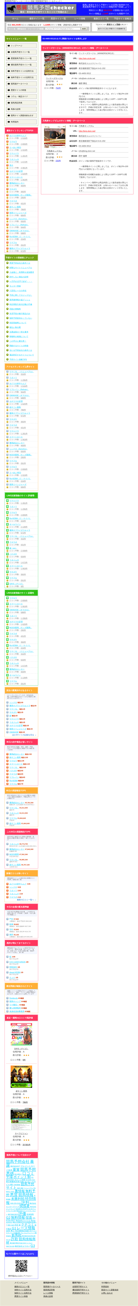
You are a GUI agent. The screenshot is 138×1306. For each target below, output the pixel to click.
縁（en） (13, 548)
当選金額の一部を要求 (18, 332)
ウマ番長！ (14, 1005)
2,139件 (24, 527)
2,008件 (24, 551)
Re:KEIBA (13, 781)
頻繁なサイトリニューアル (20, 268)
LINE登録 (16, 1185)
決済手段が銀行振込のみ (19, 313)
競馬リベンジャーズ (17, 213)
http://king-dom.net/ (87, 131)
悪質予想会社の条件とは (19, 263)
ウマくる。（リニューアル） (21, 372)
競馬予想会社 (18, 1161)
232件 (58, 161)
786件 (23, 209)
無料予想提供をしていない (20, 318)
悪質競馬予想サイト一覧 (21, 58)
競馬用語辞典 (16, 103)
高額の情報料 (15, 309)
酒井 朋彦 (20, 1188)
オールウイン (15, 524)
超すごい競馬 (15, 207)
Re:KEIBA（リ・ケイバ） (20, 236)
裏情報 (20, 1191)
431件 (23, 203)
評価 (22, 1213)
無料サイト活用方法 (22, 1293)
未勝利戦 (18, 1199)
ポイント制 (22, 1177)
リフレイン (14, 777)
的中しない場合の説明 (18, 277)
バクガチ (13, 554)
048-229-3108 (15, 1203)
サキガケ (13, 189)
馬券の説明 (15, 109)
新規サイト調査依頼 (109, 1290)
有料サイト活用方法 (22, 1290)
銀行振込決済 (13, 1214)
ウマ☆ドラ (14, 153)
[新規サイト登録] (112, 29)
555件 (23, 221)
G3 (33, 1246)
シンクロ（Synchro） (18, 219)
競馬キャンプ (15, 1001)
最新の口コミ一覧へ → (26, 900)
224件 (23, 239)
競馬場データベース (19, 84)
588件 (23, 233)
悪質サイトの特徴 (18, 90)
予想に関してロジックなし (20, 295)
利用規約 (14, 122)
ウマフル (13, 242)
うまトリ (13, 377)
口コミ (28, 1173)
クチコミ (27, 1224)
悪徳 (10, 1173)
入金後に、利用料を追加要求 (21, 272)
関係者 (25, 1206)
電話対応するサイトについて (21, 355)
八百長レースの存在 (17, 291)
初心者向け (18, 1174)
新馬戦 (16, 1235)
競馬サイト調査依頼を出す (22, 115)
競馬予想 (28, 1169)
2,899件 (24, 144)
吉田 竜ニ (10, 1231)
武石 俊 (17, 1225)
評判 (25, 1202)
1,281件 (24, 156)
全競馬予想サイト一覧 (20, 52)
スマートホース (16, 177)
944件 (23, 227)
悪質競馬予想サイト (80, 1293)
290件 (23, 197)
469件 (23, 186)
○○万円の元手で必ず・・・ (20, 281)
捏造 (28, 1217)
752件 (58, 88)
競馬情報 (25, 1195)
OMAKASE (14, 732)
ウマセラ (13, 141)
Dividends (13, 998)
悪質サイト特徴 (21, 1296)
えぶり (12, 977)
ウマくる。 (14, 709)
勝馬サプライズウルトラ (19, 248)
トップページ (16, 46)
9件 (22, 586)
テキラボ (13, 201)
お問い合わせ (107, 1293)
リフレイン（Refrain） (19, 225)
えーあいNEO (15, 147)
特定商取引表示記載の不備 (20, 304)
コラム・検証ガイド (19, 96)
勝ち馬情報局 (15, 1008)
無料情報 (18, 1217)
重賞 (16, 1170)
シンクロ (13, 702)
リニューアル (28, 1188)
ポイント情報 (20, 1180)
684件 (23, 215)
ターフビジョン (21, 1133)
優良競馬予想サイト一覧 (21, 65)
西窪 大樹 (11, 1225)
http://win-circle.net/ (87, 58)
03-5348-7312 (30, 1180)
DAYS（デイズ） (16, 584)
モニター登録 (15, 286)
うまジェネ (14, 159)
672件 (23, 251)
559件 (23, 557)
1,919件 (24, 150)
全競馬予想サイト (79, 1286)
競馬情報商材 (21, 1240)
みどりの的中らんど (17, 135)
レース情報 (26, 1228)
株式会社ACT (15, 1166)
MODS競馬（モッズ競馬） (20, 195)
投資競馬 (30, 1214)
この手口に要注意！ (17, 341)
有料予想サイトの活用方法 (22, 71)
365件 (23, 192)
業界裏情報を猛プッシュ (19, 300)
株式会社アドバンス (23, 1220)
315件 (23, 374)
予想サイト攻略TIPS (18, 359)
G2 (8, 1217)
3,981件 (24, 168)
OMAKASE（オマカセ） (19, 231)
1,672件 (24, 162)
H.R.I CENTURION (17, 962)
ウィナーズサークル (54, 78)
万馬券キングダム (54, 151)
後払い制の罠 (15, 327)
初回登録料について (17, 323)
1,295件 (24, 380)
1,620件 (24, 174)
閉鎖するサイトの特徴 (18, 346)
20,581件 (26, 1145)
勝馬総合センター (17, 183)
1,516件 (24, 138)
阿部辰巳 (13, 967)
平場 (9, 1177)
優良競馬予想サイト (80, 1290)
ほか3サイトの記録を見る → (24, 735)
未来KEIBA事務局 (16, 1011)
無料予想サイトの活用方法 (22, 77)
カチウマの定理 (16, 171)
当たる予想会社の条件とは (20, 350)
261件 (23, 245)
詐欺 (14, 1239)
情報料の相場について (18, 336)
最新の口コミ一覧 (22, 1286)
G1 (14, 1228)
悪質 (14, 1194)
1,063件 (24, 180)
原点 (11, 165)
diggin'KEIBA (14, 972)
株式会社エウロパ (22, 1246)
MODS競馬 (14, 854)
